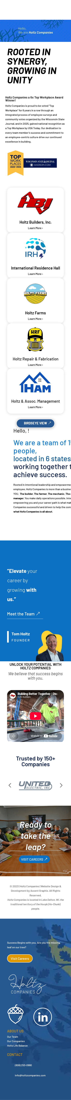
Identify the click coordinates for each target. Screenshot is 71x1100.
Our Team (12, 1036)
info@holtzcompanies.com (30, 1075)
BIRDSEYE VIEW (35, 423)
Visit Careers (20, 958)
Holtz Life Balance (17, 1045)
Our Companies (16, 1041)
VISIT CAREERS (32, 859)
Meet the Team (21, 613)
